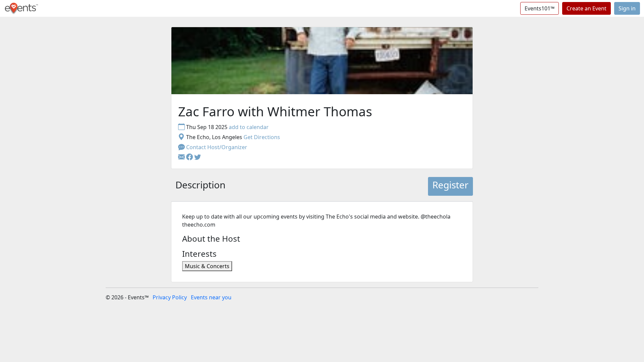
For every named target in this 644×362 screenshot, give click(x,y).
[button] (190, 157)
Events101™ (539, 8)
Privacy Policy (170, 297)
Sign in (627, 8)
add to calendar (249, 127)
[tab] (200, 186)
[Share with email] (182, 157)
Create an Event (586, 8)
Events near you (211, 297)
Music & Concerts (207, 266)
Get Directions (262, 137)
